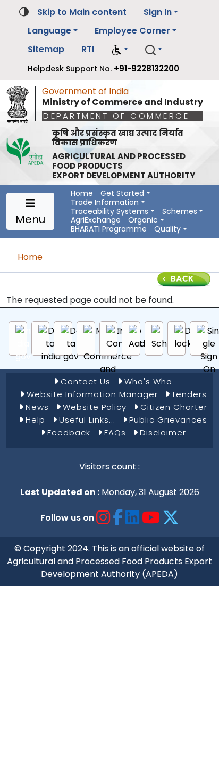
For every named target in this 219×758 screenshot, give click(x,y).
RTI (87, 49)
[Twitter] (171, 517)
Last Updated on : (59, 492)
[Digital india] (51, 344)
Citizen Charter (173, 407)
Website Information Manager (92, 394)
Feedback (68, 432)
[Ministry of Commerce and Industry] (107, 357)
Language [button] (49, 30)
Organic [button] (143, 220)
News (37, 407)
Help (35, 419)
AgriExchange (96, 220)
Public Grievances (168, 419)
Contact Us (86, 381)
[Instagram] (103, 517)
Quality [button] (167, 229)
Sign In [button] (158, 12)
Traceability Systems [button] (109, 211)
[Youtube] (151, 517)
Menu (30, 219)
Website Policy (95, 407)
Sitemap (46, 49)
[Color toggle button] (24, 11)
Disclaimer (163, 432)
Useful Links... (87, 419)
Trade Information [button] (105, 202)
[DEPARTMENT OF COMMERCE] (20, 101)
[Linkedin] (132, 517)
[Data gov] (71, 344)
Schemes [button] (179, 211)
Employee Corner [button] (132, 30)
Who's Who (148, 381)
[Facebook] (118, 517)
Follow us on (67, 518)
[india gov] (23, 344)
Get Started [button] (122, 193)
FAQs (115, 432)
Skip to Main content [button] (82, 12)
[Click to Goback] (183, 279)
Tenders (189, 394)
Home (82, 193)
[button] (120, 50)
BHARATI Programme (109, 229)
